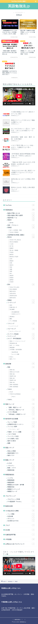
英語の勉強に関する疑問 (20, 215)
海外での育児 (20, 441)
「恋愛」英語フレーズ (20, 407)
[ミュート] (30, 103)
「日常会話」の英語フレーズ (20, 414)
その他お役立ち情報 (19, 511)
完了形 (11, 246)
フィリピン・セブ (14, 429)
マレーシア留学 (20, 422)
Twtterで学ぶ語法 (14, 287)
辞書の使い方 (13, 307)
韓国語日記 (20, 487)
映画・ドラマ (20, 468)
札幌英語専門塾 (19, 534)
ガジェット (20, 518)
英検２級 (12, 378)
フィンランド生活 (20, 436)
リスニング (20, 323)
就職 (20, 443)
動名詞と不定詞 (14, 256)
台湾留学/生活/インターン (20, 424)
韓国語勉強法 (19, 474)
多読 (11, 305)
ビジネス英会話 (20, 412)
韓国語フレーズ (20, 491)
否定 (11, 267)
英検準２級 (13, 376)
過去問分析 (15, 352)
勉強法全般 (19, 506)
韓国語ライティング (20, 489)
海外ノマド (13, 359)
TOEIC (20, 389)
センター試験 (15, 354)
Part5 (11, 392)
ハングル (20, 478)
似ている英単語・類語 (16, 230)
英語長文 (12, 316)
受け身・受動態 (14, 250)
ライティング (20, 336)
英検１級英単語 (14, 384)
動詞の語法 (13, 291)
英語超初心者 (13, 343)
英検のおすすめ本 (14, 372)
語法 (20, 284)
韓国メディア (19, 460)
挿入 (11, 273)
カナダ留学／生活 (20, 438)
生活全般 (20, 516)
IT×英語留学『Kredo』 (20, 501)
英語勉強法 (19, 210)
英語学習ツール (20, 217)
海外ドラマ (20, 455)
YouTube (19, 205)
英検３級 (12, 374)
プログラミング (19, 496)
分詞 (11, 258)
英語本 (20, 220)
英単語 (20, 227)
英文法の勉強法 (14, 242)
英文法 (20, 237)
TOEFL (20, 399)
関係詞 (11, 261)
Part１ (14, 396)
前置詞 (11, 277)
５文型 (11, 244)
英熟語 (20, 300)
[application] (19, 96)
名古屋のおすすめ (20, 520)
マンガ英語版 (13, 321)
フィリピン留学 (20, 426)
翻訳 (11, 318)
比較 (11, 263)
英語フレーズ (19, 404)
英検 (20, 367)
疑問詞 (11, 279)
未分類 (19, 530)
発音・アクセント (20, 225)
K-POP (20, 463)
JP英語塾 (19, 539)
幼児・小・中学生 (14, 345)
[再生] (5, 103)
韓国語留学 (20, 482)
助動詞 (11, 248)
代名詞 (11, 281)
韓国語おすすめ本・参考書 (20, 484)
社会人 (11, 356)
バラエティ (20, 465)
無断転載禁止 (18, 619)
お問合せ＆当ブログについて (19, 544)
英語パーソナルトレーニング (17, 341)
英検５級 (12, 369)
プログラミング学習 (20, 499)
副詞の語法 (13, 297)
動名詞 (11, 254)
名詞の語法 (13, 293)
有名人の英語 (20, 451)
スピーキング (20, 328)
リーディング (20, 302)
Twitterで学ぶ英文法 (15, 239)
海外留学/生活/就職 (19, 419)
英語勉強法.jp (19, 6)
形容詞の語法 (13, 295)
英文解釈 (12, 309)
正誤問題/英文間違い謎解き (20, 235)
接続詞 (11, 275)
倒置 (11, 271)
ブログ (19, 525)
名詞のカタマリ (16, 314)
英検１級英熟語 (14, 386)
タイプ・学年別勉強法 (20, 338)
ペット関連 (20, 514)
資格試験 (19, 364)
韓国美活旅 (20, 470)
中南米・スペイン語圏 (20, 432)
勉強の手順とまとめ (20, 213)
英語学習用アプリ (20, 453)
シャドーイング (14, 326)
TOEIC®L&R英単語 (15, 394)
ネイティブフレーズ (15, 331)
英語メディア (19, 447)
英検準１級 (13, 380)
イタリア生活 (20, 434)
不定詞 (11, 252)
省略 (11, 269)
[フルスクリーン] (33, 103)
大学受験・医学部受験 (16, 349)
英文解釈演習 (15, 312)
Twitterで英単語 (14, 232)
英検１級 (12, 382)
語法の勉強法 (13, 289)
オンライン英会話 (20, 334)
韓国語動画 (20, 480)
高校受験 (12, 347)
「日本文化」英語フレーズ (20, 409)
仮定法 (11, 265)
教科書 (11, 222)
